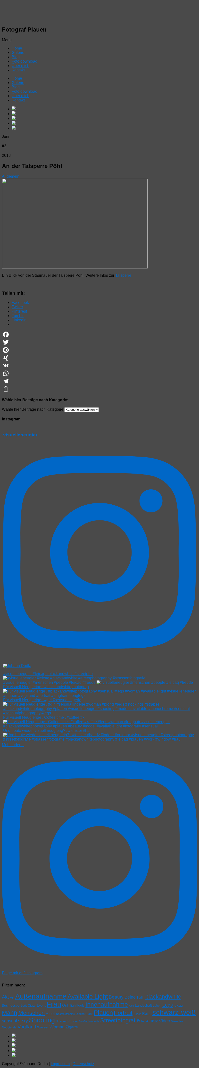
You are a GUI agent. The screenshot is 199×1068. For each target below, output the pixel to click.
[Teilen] (99, 389)
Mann (9, 1013)
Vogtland (26, 1026)
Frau (54, 1004)
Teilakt (145, 1021)
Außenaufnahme (40, 996)
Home (17, 48)
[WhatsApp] (99, 373)
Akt (5, 997)
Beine (130, 997)
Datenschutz (83, 1064)
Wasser (43, 1027)
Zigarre (72, 1027)
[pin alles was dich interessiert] (104, 118)
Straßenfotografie (89, 1021)
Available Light (87, 996)
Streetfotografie (120, 1020)
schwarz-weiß (174, 1012)
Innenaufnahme (106, 1004)
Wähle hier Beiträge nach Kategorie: (33, 409)
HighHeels (76, 1005)
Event (41, 1005)
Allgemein (10, 176)
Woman (57, 1027)
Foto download (24, 61)
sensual (9, 1020)
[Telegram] (99, 381)
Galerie (18, 52)
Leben (157, 1005)
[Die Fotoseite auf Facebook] (104, 108)
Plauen (103, 1012)
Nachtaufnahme (65, 1013)
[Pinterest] (99, 350)
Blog (16, 57)
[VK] (99, 365)
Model (50, 1014)
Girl (65, 1005)
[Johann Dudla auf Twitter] (104, 128)
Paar (89, 1014)
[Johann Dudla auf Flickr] (104, 123)
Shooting (42, 1020)
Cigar (32, 1005)
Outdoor (80, 1013)
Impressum (60, 1064)
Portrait (123, 1013)
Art (12, 997)
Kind (131, 1005)
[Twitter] (99, 342)
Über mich (20, 66)
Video (164, 1020)
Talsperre (123, 275)
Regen (137, 1013)
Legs (167, 1005)
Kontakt (18, 70)
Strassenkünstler (67, 1021)
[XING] (99, 358)
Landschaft (143, 1005)
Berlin (140, 997)
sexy (23, 1020)
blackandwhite (163, 996)
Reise (146, 1013)
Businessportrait (14, 1005)
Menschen (31, 1013)
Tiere (154, 1021)
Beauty (116, 997)
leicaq (178, 1005)
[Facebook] (99, 334)
